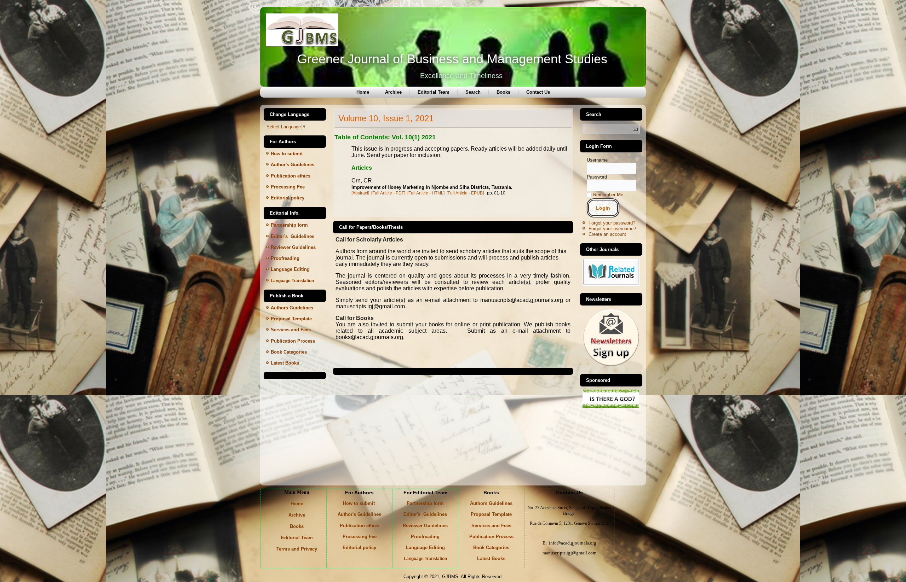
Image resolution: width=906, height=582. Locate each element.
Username (597, 160)
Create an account (607, 234)
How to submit (287, 153)
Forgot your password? (612, 223)
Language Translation (292, 280)
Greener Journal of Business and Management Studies (452, 59)
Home (362, 92)
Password (597, 177)
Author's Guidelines (292, 164)
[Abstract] (360, 193)
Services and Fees (491, 525)
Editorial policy (287, 197)
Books (503, 92)
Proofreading (285, 258)
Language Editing (290, 269)
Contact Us (538, 92)
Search (473, 92)
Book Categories (289, 352)
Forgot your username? (612, 228)
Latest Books (285, 363)
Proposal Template (291, 318)
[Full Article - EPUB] (465, 193)
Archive (393, 92)
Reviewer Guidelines (425, 525)
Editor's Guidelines (425, 514)
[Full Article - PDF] (388, 193)
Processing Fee (288, 187)
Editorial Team (433, 92)
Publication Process (491, 536)
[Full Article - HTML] (426, 193)
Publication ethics (290, 176)
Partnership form (289, 225)
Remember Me (608, 194)
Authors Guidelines (292, 307)
